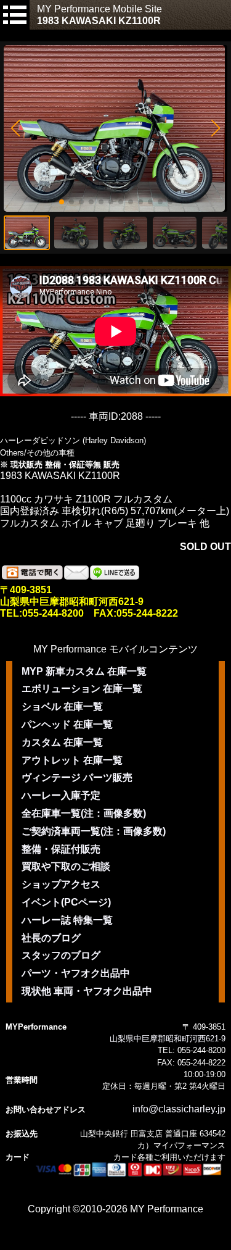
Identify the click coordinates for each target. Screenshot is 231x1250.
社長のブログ (51, 938)
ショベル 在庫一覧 (62, 706)
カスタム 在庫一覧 (62, 742)
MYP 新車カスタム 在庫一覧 (84, 671)
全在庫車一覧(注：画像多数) (84, 813)
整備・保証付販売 (61, 849)
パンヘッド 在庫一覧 (67, 724)
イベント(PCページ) (66, 902)
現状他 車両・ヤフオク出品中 (87, 991)
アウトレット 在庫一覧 (72, 760)
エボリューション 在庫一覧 (82, 688)
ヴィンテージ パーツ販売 (77, 777)
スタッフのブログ (61, 955)
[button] (15, 128)
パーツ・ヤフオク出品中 (76, 973)
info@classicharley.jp (178, 1109)
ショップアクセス (61, 884)
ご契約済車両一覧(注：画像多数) (94, 831)
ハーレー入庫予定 (61, 795)
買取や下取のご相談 (66, 866)
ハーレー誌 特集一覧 (67, 920)
